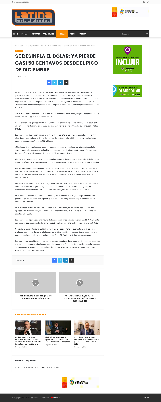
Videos (72, 34)
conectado (36, 367)
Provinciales (48, 34)
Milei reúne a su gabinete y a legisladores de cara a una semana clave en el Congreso (57, 339)
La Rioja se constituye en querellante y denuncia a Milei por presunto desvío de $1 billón (87, 340)
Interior (82, 34)
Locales (24, 34)
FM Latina (57, 398)
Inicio (15, 34)
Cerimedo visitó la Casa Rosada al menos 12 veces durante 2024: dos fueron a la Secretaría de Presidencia (28, 340)
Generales (61, 34)
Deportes (36, 34)
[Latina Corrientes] (33, 17)
